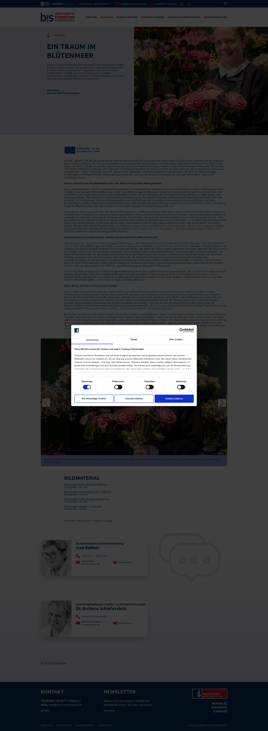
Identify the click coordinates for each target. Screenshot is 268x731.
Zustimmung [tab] (92, 340)
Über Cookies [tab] (176, 339)
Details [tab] (134, 339)
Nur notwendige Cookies (94, 398)
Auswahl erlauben (134, 398)
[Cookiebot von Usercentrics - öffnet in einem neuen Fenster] (181, 330)
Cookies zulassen (174, 398)
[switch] (118, 387)
